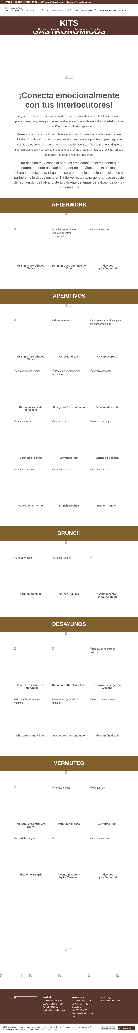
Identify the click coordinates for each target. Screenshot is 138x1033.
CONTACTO (124, 10)
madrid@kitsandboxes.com (55, 2)
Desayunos (81, 29)
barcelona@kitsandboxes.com (79, 2)
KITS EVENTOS (33, 10)
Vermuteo (95, 29)
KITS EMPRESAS (12, 10)
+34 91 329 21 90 (50, 1007)
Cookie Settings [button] (108, 1028)
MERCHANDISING (108, 10)
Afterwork (43, 29)
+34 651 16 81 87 (79, 1010)
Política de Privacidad (110, 1001)
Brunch (68, 29)
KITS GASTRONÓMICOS (58, 10)
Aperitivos (56, 29)
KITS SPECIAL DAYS (84, 10)
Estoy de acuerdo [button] (126, 1028)
